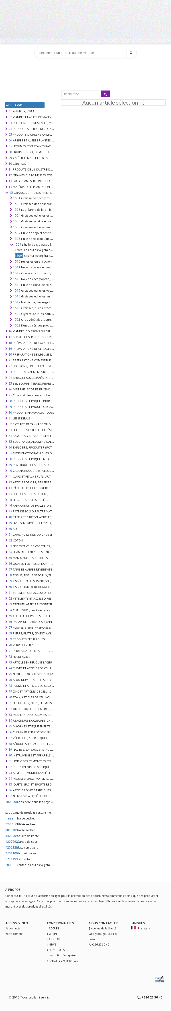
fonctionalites (60, 923)
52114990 (10, 859)
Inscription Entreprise (62, 955)
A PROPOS (12, 889)
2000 (8, 865)
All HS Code (14, 105)
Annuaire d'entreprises (63, 961)
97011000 (10, 853)
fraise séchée (10, 824)
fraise (9, 818)
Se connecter (13, 928)
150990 (19, 255)
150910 (19, 250)
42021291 (10, 847)
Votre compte (14, 934)
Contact (106, 923)
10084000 (10, 802)
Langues (138, 923)
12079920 (10, 841)
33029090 (10, 836)
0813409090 (10, 830)
